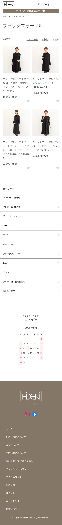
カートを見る (13, 501)
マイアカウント (14, 477)
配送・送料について (16, 437)
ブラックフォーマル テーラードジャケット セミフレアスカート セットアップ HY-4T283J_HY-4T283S (16, 150)
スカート (7, 263)
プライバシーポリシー (17, 469)
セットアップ (9, 244)
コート (6, 225)
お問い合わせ (13, 509)
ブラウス (7, 272)
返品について (13, 445)
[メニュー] (54, 4)
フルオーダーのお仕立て (14, 282)
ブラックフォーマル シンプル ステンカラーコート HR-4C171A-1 (45, 83)
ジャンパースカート (12, 216)
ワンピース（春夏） (12, 197)
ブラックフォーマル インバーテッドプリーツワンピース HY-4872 (45, 146)
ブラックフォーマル (17, 16)
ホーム (5, 16)
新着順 (55, 39)
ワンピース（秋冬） (12, 207)
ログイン (10, 493)
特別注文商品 (9, 291)
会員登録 (10, 485)
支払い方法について (16, 453)
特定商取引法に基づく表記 (19, 461)
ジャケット (8, 235)
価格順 (45, 39)
